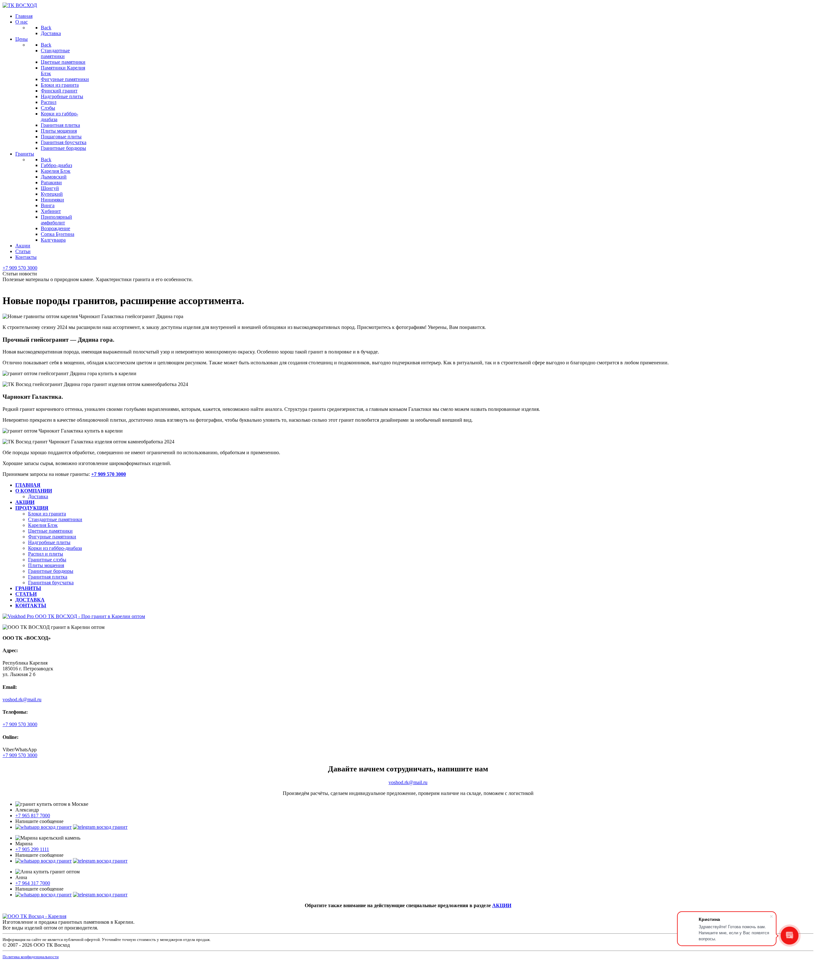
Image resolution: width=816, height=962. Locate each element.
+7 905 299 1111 (32, 849)
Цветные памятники (50, 531)
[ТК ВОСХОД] (20, 5)
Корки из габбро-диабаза (55, 548)
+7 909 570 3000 (20, 268)
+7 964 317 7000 (32, 883)
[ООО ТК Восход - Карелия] (34, 916)
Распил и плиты (45, 554)
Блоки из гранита (47, 513)
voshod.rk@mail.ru (22, 699)
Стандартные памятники (55, 519)
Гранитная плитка (47, 576)
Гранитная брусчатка (51, 582)
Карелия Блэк (43, 525)
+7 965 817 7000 (32, 815)
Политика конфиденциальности (31, 956)
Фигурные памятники (52, 536)
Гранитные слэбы (47, 559)
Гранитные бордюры (50, 571)
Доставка (38, 496)
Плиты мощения (46, 565)
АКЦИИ (501, 905)
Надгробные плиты (49, 542)
